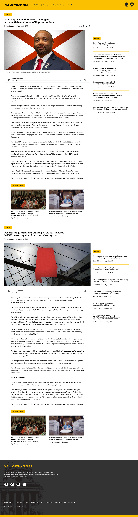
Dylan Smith (9, 26)
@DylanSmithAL (77, 178)
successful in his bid (26, 96)
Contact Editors (60, 502)
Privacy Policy (8, 502)
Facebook (89, 26)
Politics (8, 14)
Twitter (84, 26)
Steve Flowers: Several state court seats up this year (104, 44)
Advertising (71, 502)
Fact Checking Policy (37, 502)
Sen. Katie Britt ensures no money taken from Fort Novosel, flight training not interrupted (110, 108)
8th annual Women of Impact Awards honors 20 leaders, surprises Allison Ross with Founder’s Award (25, 213)
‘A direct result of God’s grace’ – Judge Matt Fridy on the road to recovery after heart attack (104, 70)
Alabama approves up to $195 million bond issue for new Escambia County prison (65, 212)
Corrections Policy (22, 502)
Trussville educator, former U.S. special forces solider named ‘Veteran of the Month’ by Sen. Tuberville (107, 95)
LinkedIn (86, 26)
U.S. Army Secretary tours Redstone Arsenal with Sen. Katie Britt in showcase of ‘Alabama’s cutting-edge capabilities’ (109, 56)
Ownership (49, 502)
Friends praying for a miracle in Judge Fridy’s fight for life (104, 83)
